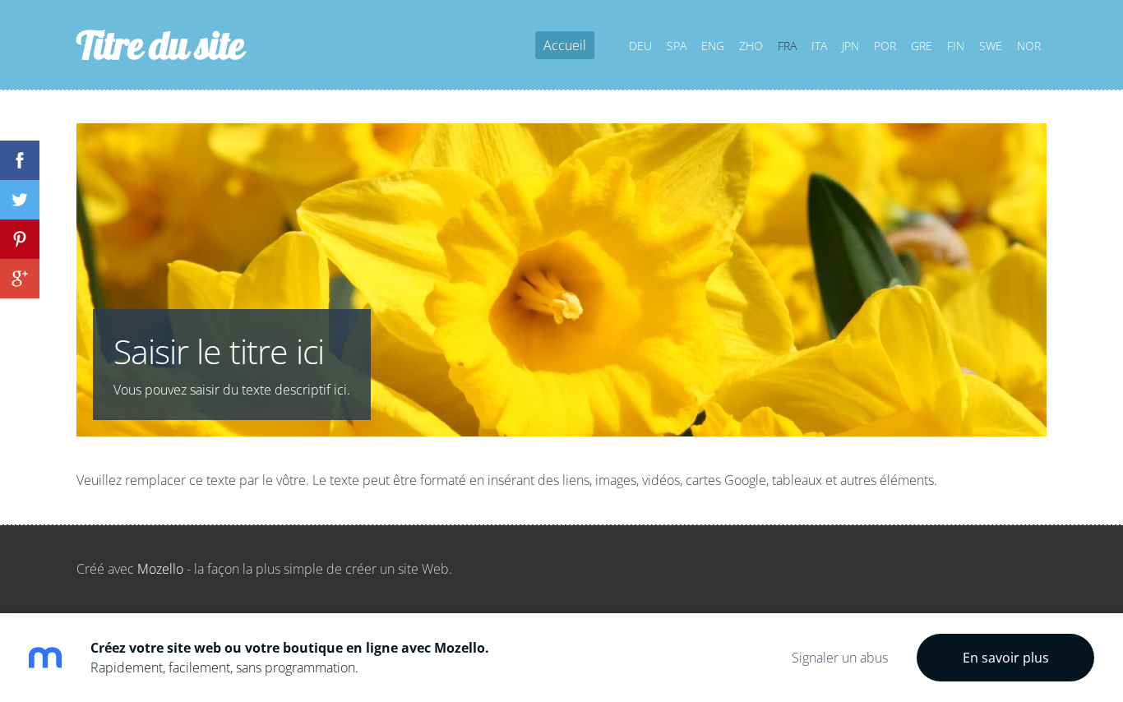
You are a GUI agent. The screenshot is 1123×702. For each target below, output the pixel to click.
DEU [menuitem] (640, 45)
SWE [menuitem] (990, 45)
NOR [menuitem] (1029, 45)
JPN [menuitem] (850, 45)
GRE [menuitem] (921, 45)
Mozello (160, 569)
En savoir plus (1006, 658)
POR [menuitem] (885, 45)
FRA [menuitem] (787, 45)
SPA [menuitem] (676, 45)
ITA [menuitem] (819, 45)
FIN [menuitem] (955, 45)
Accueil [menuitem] (564, 45)
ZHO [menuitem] (751, 45)
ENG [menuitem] (712, 45)
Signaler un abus (840, 658)
